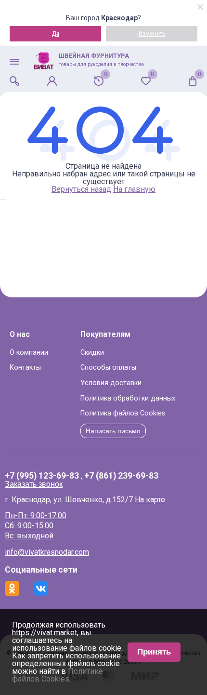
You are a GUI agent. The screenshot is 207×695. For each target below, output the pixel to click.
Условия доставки (111, 383)
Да (55, 33)
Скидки (92, 352)
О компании (29, 352)
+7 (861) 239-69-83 (121, 476)
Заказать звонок (34, 484)
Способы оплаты (108, 367)
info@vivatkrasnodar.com (47, 552)
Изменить (152, 33)
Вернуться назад (81, 189)
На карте (150, 499)
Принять (154, 651)
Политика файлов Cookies (122, 413)
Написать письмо (113, 431)
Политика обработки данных (127, 398)
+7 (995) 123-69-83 (42, 476)
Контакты (25, 367)
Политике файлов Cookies (57, 675)
